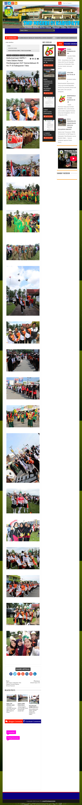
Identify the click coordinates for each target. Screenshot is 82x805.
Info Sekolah (22, 55)
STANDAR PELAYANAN (66, 38)
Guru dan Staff (15, 55)
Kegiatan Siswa (12, 48)
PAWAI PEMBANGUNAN (71, 51)
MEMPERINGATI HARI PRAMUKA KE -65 (49, 60)
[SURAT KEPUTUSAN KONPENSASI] (49, 99)
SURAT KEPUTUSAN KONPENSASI (46, 38)
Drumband (9, 55)
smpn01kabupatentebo (48, 801)
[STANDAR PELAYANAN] (49, 122)
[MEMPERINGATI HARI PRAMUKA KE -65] (49, 48)
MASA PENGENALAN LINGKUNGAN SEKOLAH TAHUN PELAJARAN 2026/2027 (48, 84)
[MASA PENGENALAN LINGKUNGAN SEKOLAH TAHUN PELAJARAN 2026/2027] (49, 71)
